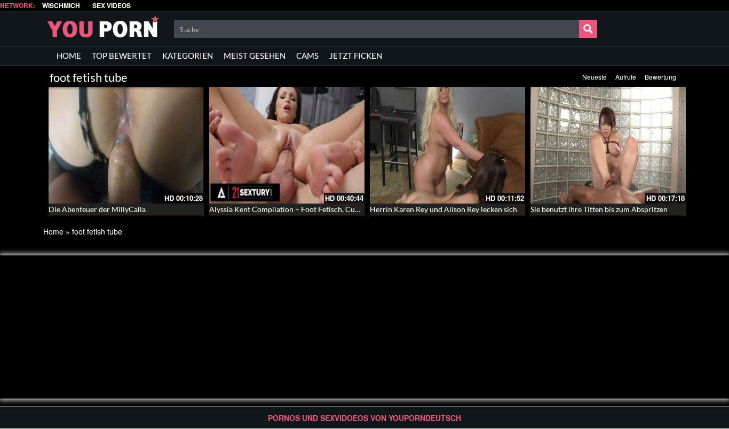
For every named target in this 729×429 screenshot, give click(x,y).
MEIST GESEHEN (255, 55)
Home (53, 231)
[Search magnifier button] (588, 29)
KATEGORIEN (187, 55)
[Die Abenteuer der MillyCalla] (126, 145)
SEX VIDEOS (111, 5)
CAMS (307, 55)
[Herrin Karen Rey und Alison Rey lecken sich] (447, 145)
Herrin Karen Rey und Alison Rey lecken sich (443, 209)
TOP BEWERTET (122, 55)
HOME (69, 55)
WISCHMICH (61, 5)
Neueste (594, 76)
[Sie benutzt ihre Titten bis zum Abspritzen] (608, 145)
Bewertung (660, 76)
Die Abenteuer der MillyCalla (97, 209)
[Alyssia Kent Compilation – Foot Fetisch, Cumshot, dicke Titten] (286, 145)
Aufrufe (625, 76)
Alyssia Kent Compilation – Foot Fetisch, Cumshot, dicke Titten (313, 209)
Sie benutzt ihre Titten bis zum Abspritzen (599, 209)
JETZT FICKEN (355, 55)
